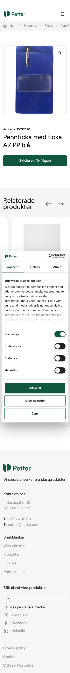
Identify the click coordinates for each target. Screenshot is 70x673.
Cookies (9, 657)
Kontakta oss (14, 571)
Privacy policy (14, 648)
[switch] (60, 346)
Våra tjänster (14, 546)
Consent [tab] (12, 267)
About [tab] (57, 267)
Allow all (35, 388)
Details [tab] (35, 267)
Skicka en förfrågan (35, 160)
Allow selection (35, 400)
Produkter (30, 25)
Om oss (10, 563)
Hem (13, 25)
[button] (49, 204)
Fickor (49, 25)
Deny (35, 413)
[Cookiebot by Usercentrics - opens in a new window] (49, 256)
